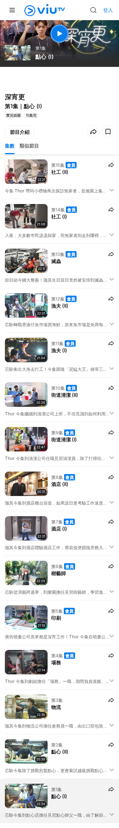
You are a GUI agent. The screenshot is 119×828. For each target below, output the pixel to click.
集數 (10, 146)
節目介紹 (20, 132)
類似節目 (29, 146)
